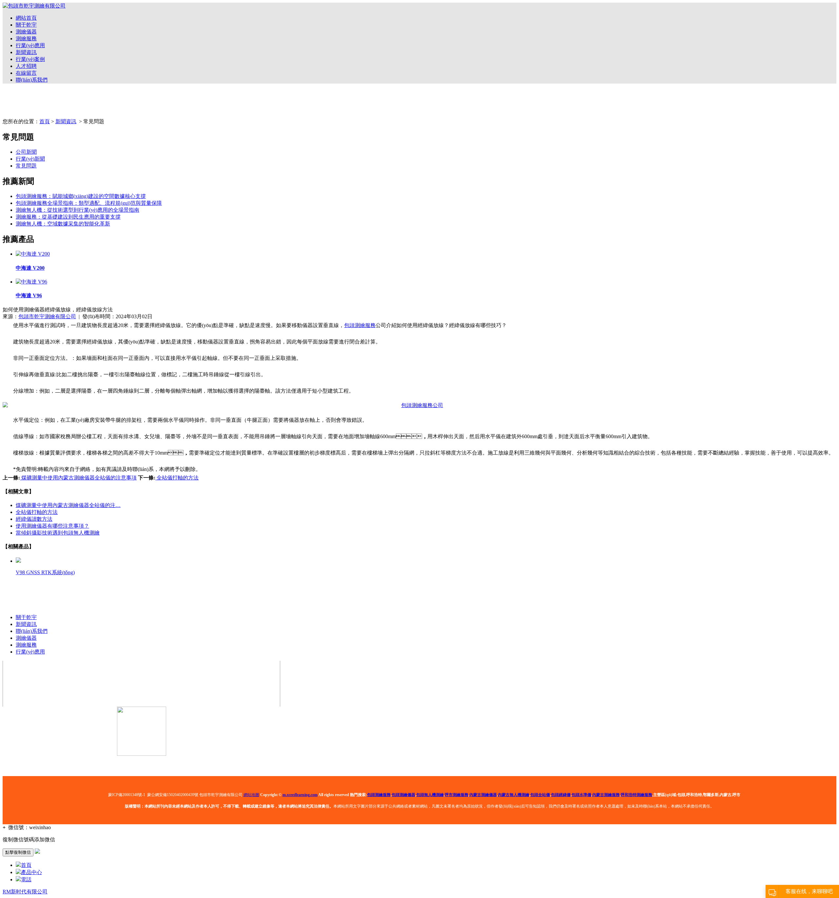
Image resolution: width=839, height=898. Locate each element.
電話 (26, 879)
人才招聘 (26, 66)
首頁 (44, 121)
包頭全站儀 (540, 794)
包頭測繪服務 (360, 325)
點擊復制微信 (18, 852)
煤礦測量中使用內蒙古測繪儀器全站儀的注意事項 (78, 477)
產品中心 (31, 872)
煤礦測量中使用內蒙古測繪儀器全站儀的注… (68, 505)
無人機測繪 (513, 794)
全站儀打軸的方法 (177, 477)
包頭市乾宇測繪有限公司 (47, 316)
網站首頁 (26, 18)
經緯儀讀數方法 (34, 519)
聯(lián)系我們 (32, 80)
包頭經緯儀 (561, 794)
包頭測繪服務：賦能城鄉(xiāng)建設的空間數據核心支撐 (81, 196)
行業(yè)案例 (30, 59)
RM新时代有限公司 (25, 891)
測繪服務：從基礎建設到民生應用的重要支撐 (68, 217)
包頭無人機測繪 (430, 794)
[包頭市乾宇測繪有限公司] (34, 6)
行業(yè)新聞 (30, 159)
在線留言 (26, 73)
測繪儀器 (26, 31)
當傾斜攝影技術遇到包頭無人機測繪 (58, 533)
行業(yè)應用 (30, 45)
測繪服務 (26, 38)
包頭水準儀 (581, 794)
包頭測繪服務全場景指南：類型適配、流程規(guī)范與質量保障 (89, 203)
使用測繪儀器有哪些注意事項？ (52, 526)
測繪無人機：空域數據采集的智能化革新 (63, 223)
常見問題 (26, 165)
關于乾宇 (26, 25)
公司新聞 (26, 152)
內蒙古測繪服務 (606, 794)
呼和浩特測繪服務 (636, 794)
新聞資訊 (26, 52)
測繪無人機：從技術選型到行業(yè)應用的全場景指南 (77, 210)
